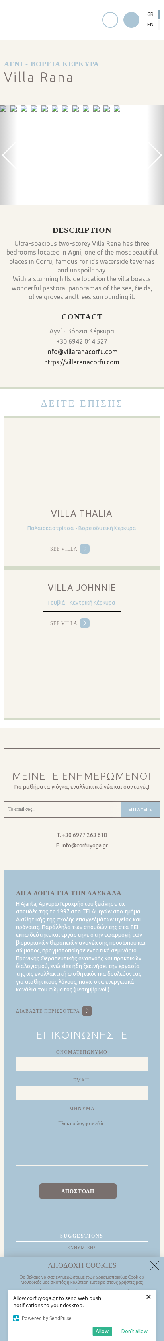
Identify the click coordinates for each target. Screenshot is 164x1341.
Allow (102, 1331)
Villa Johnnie (82, 587)
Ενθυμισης (81, 1247)
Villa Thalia (82, 513)
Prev (5, 110)
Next (89, 110)
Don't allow (134, 1331)
